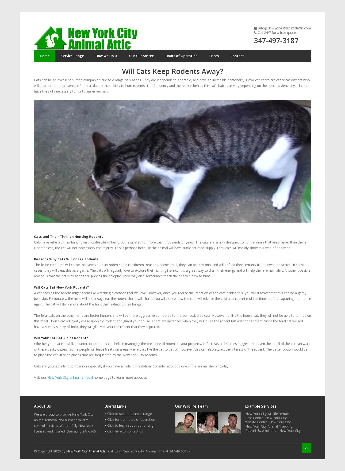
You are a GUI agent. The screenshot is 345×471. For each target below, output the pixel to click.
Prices (214, 56)
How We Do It (106, 56)
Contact (237, 56)
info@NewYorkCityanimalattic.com (284, 28)
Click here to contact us (125, 431)
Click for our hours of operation (131, 419)
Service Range (72, 56)
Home (45, 56)
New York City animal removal (70, 377)
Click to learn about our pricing (130, 425)
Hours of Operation (181, 56)
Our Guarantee (141, 56)
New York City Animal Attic (86, 451)
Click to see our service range (129, 413)
